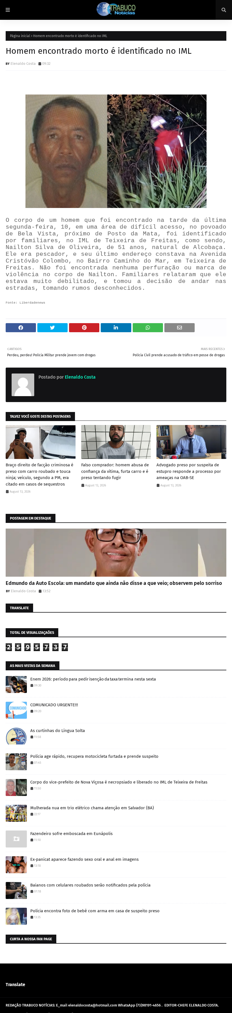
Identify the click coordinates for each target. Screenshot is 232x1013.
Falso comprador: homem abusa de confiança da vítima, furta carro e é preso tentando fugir (115, 471)
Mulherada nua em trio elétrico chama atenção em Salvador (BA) (92, 807)
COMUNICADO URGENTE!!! (54, 704)
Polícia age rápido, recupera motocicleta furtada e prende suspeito (94, 756)
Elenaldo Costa (23, 63)
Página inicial (20, 36)
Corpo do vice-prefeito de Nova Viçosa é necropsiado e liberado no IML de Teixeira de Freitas (118, 782)
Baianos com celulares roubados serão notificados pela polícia (90, 885)
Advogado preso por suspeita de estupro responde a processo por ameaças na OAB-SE (188, 471)
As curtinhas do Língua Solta (57, 730)
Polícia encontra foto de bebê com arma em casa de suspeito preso (95, 910)
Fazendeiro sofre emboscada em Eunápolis (71, 833)
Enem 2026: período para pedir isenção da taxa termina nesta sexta (93, 679)
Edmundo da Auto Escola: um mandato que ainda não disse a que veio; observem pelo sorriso (114, 583)
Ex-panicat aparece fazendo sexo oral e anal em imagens (84, 859)
